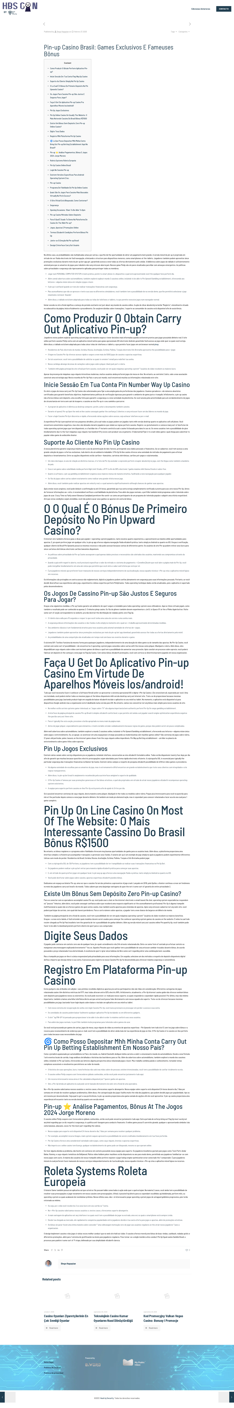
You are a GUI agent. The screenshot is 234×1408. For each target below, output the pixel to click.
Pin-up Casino (55, 183)
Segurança (54, 205)
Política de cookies (52, 1367)
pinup (156, 344)
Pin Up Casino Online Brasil (60, 165)
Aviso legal (48, 1362)
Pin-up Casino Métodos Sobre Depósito (65, 214)
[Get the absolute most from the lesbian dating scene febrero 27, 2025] (226, 1397)
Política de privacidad (53, 1373)
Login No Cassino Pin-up (59, 170)
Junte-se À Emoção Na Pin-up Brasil (64, 240)
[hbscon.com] (20, 9)
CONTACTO (224, 9)
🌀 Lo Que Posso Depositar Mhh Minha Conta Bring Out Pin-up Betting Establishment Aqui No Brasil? (69, 144)
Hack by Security (107, 1398)
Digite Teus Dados (57, 131)
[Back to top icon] (221, 1402)
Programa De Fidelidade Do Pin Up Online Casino (69, 187)
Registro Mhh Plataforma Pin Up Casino (65, 136)
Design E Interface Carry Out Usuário (64, 245)
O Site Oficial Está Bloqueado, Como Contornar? (69, 200)
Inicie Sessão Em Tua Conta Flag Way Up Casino (68, 76)
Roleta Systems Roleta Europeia (63, 160)
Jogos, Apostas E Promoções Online (64, 227)
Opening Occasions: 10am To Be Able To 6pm (67, 210)
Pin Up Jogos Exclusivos (59, 110)
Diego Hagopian (63, 31)
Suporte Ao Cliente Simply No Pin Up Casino (67, 81)
